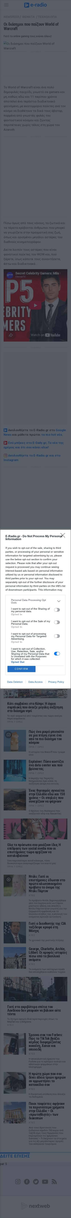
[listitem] (35, 601)
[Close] (63, 536)
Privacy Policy (56, 681)
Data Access (35, 681)
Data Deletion (15, 681)
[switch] (57, 610)
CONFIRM (21, 669)
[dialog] (35, 609)
